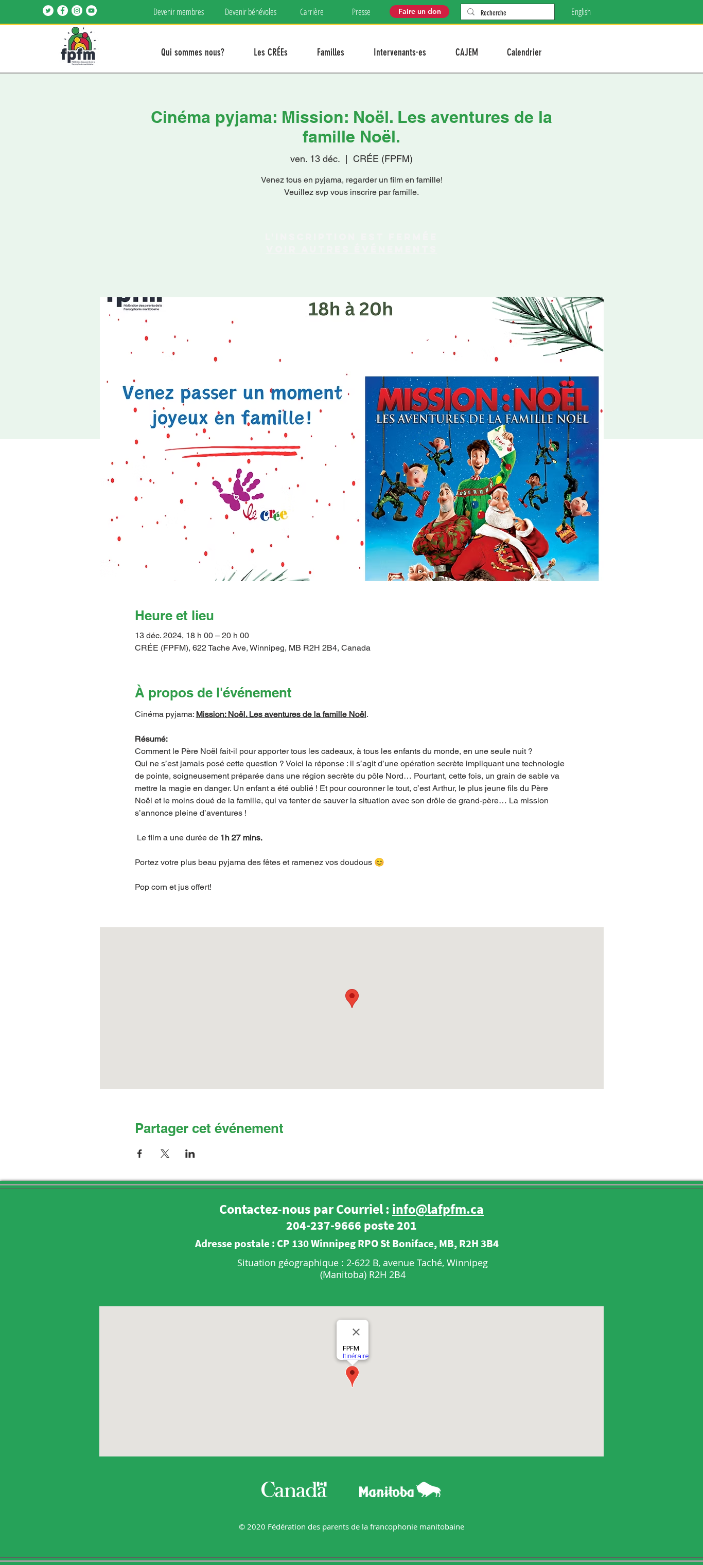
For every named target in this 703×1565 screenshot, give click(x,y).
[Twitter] (48, 10)
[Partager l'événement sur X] (165, 1153)
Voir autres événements (351, 249)
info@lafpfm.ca (438, 1208)
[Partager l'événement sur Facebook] (140, 1153)
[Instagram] (77, 10)
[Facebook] (62, 10)
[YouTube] (91, 10)
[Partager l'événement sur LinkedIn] (190, 1153)
